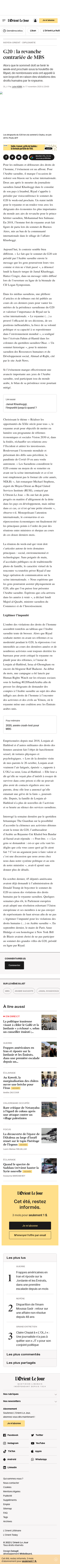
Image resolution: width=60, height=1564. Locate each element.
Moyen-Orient (11, 42)
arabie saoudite (24, 991)
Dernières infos (14, 30)
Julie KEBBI (17, 86)
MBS (7, 991)
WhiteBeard (26, 1553)
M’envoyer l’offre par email (30, 1235)
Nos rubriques (11, 1394)
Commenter (14, 965)
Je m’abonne (30, 1225)
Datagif (14, 1551)
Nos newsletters (12, 1401)
